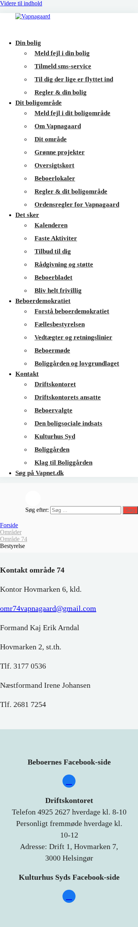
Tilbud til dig (52, 251)
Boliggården (51, 449)
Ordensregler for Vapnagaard (76, 204)
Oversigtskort (54, 165)
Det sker (27, 215)
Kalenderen (50, 225)
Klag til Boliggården (63, 462)
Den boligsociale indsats (68, 423)
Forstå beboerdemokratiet (71, 311)
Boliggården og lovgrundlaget (76, 363)
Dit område (50, 139)
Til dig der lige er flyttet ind (73, 79)
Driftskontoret (55, 384)
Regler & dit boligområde (70, 191)
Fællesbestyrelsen (59, 324)
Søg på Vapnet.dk (39, 473)
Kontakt (27, 373)
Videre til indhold (21, 3)
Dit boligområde (38, 102)
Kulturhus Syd (54, 436)
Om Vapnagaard (57, 126)
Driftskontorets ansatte (67, 397)
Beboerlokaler (54, 178)
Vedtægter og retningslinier (73, 337)
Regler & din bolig (60, 92)
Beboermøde (52, 350)
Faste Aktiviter (55, 238)
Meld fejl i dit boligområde (72, 113)
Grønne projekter (59, 152)
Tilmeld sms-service (62, 66)
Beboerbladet (53, 277)
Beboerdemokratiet (43, 301)
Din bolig (28, 42)
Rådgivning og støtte (63, 264)
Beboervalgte (53, 410)
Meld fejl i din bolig (62, 53)
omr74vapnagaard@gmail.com (48, 608)
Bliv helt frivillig (58, 290)
